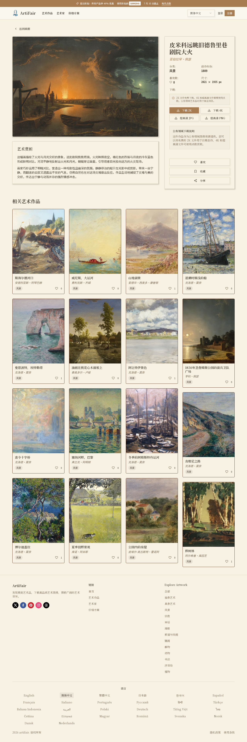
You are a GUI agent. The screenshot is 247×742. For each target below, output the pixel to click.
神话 (167, 622)
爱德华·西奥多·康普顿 (143, 283)
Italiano (67, 702)
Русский (142, 702)
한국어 (180, 695)
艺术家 (61, 13)
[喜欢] (56, 288)
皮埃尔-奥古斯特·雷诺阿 (143, 552)
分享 (203, 181)
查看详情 (22, 268)
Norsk (218, 716)
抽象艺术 (170, 597)
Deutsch (142, 709)
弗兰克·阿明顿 (81, 462)
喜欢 (203, 162)
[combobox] (201, 13)
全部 (167, 591)
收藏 (203, 171)
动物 (167, 653)
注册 (229, 13)
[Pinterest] (31, 605)
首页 (91, 591)
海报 (167, 628)
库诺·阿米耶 (80, 552)
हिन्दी (180, 702)
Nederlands (67, 723)
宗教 (167, 616)
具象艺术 (170, 604)
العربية (67, 709)
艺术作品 (47, 13)
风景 (172, 70)
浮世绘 (169, 665)
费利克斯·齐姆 (81, 283)
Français (29, 702)
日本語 (142, 695)
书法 (167, 659)
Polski (104, 709)
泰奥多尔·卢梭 (81, 372)
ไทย (218, 709)
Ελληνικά (67, 716)
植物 (167, 672)
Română (142, 716)
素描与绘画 (171, 634)
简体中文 (66, 695)
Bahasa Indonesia (29, 709)
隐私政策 (215, 732)
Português (104, 702)
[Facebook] (23, 605)
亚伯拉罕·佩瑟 (180, 59)
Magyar (105, 716)
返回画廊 (24, 29)
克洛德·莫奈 (23, 372)
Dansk (29, 723)
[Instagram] (39, 605)
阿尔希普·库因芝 (196, 556)
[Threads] (46, 605)
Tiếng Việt (180, 709)
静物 (167, 647)
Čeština (29, 716)
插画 (167, 641)
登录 (220, 13)
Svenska (180, 716)
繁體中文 (104, 695)
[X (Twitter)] (15, 605)
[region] (85, 87)
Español (218, 695)
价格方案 (74, 13)
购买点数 (166, 3)
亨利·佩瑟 (192, 376)
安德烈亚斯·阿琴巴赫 (28, 283)
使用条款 (229, 732)
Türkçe (218, 702)
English (29, 695)
